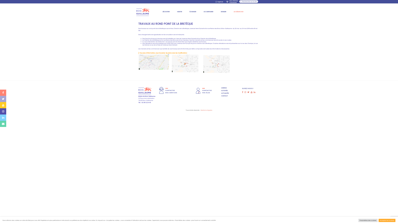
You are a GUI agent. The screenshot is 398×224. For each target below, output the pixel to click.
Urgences (220, 2)
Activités (224, 91)
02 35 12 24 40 (146, 102)
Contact (224, 96)
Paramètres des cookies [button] (368, 220)
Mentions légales (206, 110)
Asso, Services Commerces (233, 1)
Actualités (225, 93)
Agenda (224, 88)
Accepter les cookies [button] (387, 220)
